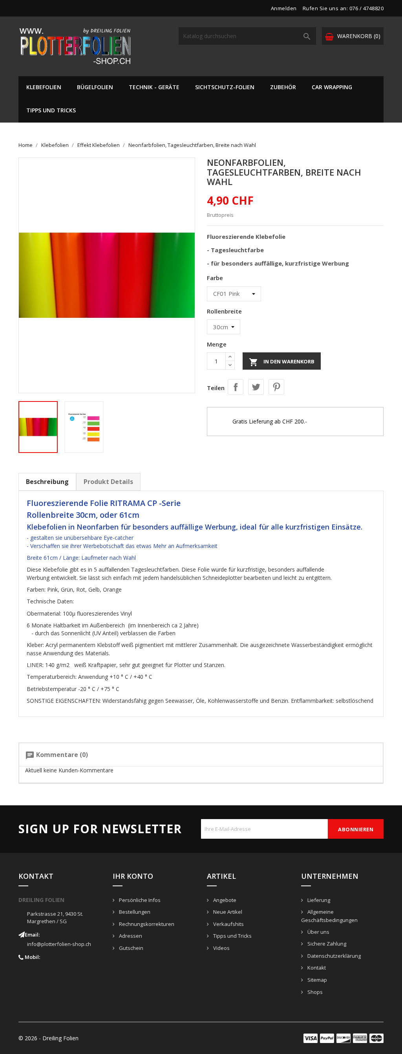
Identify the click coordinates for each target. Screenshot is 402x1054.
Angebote (224, 900)
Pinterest (276, 387)
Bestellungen (134, 911)
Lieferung (318, 900)
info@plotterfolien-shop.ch (59, 944)
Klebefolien (43, 87)
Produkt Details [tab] (108, 481)
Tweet (256, 387)
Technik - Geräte (154, 87)
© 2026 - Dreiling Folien (48, 1038)
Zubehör (283, 87)
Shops (314, 991)
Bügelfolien (95, 87)
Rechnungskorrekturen (146, 924)
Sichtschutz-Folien (224, 87)
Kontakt (316, 967)
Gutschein (130, 947)
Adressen (130, 935)
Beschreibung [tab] (47, 481)
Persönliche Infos (139, 900)
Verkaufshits (228, 924)
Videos (221, 947)
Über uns (317, 931)
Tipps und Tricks (51, 110)
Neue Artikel (227, 911)
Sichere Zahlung (326, 943)
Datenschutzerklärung (333, 955)
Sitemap (316, 979)
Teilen (235, 387)
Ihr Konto (133, 876)
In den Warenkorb (281, 362)
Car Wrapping (332, 87)
